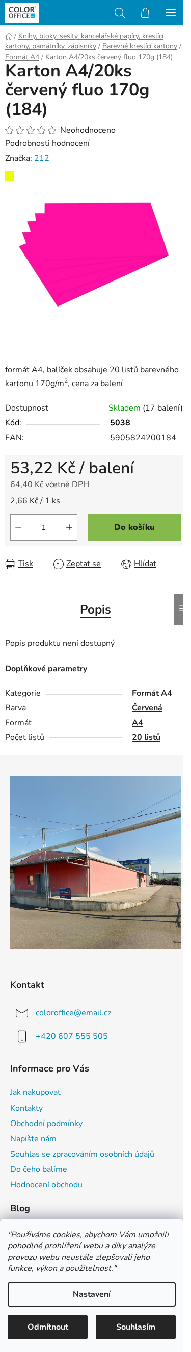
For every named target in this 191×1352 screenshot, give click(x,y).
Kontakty (26, 1108)
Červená (147, 707)
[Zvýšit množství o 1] (69, 527)
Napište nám (33, 1138)
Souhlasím (135, 1327)
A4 (137, 722)
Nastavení (92, 1294)
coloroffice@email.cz (73, 1012)
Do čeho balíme (38, 1169)
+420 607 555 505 (72, 1035)
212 (41, 158)
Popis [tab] (95, 609)
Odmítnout (48, 1327)
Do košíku (134, 527)
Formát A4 (152, 693)
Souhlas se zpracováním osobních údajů (82, 1154)
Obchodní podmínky (46, 1123)
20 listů (146, 737)
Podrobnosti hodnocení (47, 143)
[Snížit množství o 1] (18, 527)
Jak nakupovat (35, 1092)
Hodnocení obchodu (46, 1184)
